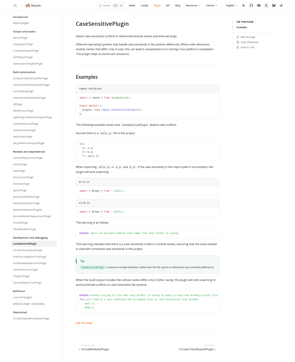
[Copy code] (214, 98)
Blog (177, 5)
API (168, 5)
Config (144, 5)
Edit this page (84, 322)
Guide (132, 5)
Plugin (157, 5)
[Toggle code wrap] (208, 98)
